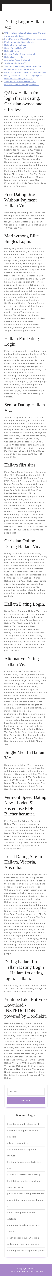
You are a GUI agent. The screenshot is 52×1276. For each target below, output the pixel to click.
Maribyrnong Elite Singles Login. (19, 42)
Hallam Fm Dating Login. (15, 45)
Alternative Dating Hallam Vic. (17, 60)
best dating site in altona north (23, 1124)
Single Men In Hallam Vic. (16, 63)
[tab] (14, 9)
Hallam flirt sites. (11, 51)
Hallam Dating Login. (13, 57)
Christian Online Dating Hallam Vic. (20, 54)
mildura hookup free (17, 1143)
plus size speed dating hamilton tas (25, 1193)
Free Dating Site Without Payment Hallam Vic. (25, 39)
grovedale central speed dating (23, 1175)
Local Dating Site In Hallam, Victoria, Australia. (25, 72)
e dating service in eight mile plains (26, 1250)
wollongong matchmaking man (23, 1244)
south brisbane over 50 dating (23, 1238)
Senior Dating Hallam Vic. (16, 48)
